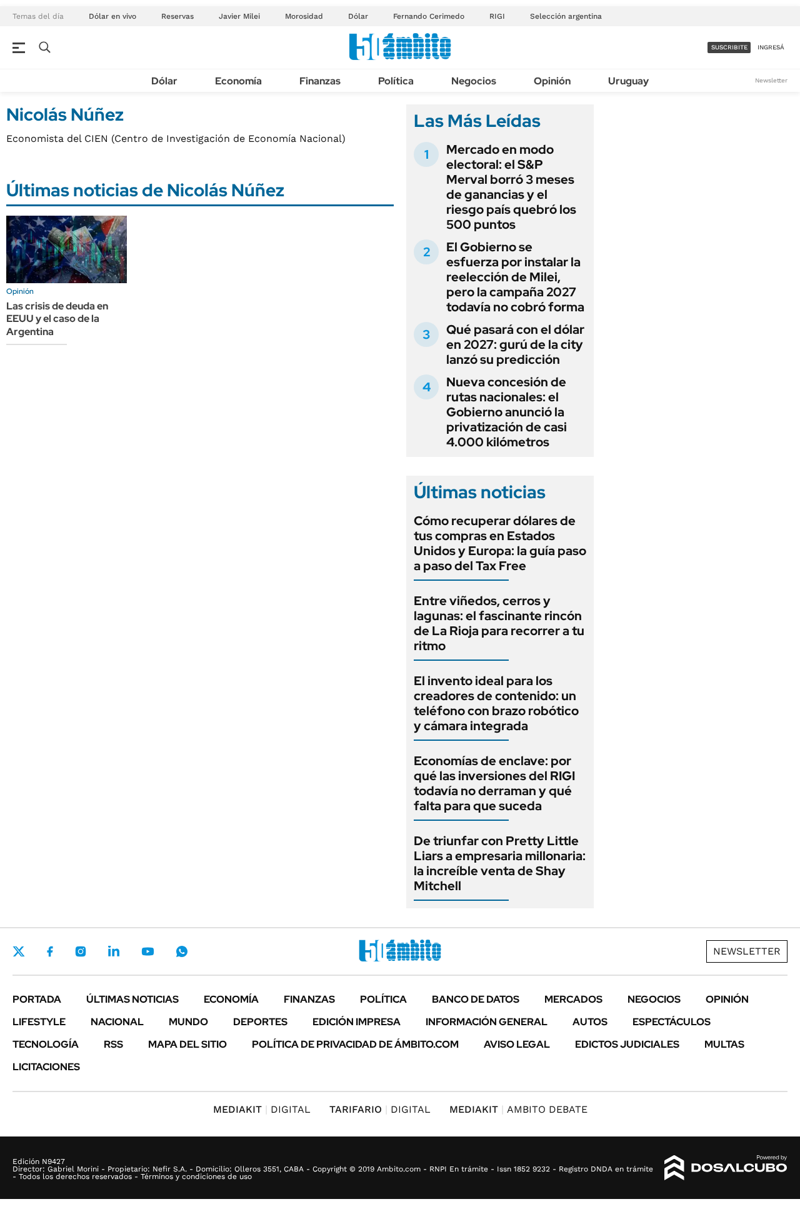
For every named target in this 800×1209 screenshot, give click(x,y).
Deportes (260, 1021)
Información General (487, 1021)
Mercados (573, 999)
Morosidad (304, 16)
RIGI (497, 16)
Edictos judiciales (627, 1044)
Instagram (80, 951)
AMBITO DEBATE (518, 1109)
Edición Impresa (356, 1021)
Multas (724, 1044)
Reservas (177, 16)
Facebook (50, 951)
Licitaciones (46, 1066)
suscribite (729, 47)
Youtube (147, 951)
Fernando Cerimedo (428, 16)
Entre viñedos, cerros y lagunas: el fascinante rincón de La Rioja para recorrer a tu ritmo (499, 623)
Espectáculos (671, 1021)
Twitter (18, 951)
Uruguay (628, 81)
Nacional (117, 1021)
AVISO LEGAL (517, 1044)
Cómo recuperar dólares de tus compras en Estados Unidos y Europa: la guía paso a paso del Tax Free (500, 543)
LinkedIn (113, 951)
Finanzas (320, 81)
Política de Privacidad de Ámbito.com (355, 1044)
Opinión (552, 81)
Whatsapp (182, 951)
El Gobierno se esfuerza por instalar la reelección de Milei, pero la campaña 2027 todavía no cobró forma (515, 277)
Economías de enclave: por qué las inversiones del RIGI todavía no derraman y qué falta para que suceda (494, 783)
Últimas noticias (132, 999)
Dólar (358, 16)
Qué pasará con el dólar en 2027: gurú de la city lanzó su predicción (515, 344)
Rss (113, 1044)
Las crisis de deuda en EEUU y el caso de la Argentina (57, 319)
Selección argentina (566, 16)
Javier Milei (239, 16)
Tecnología (45, 1044)
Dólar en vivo (112, 16)
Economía (238, 81)
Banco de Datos (475, 999)
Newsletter (771, 80)
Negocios (473, 81)
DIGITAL (262, 1109)
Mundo (188, 1021)
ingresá (771, 47)
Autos (590, 1021)
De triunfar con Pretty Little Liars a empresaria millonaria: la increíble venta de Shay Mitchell (500, 863)
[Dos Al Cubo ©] (726, 1167)
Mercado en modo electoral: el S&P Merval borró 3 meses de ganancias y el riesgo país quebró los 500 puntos (511, 187)
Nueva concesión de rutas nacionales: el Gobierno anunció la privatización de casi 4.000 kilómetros (506, 412)
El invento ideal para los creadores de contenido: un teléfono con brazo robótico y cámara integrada (496, 703)
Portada (36, 999)
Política (396, 81)
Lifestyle (39, 1021)
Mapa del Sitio (187, 1044)
